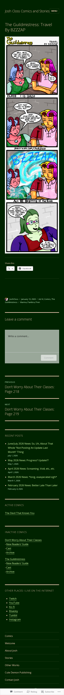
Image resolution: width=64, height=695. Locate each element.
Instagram (15, 619)
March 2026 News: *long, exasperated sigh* (32, 477)
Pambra (31, 302)
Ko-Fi (12, 607)
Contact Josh (12, 679)
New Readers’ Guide (17, 544)
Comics (47, 299)
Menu (54, 11)
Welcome (10, 643)
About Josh (11, 650)
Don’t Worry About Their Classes (23, 540)
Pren (38, 302)
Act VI (41, 299)
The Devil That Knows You (19, 513)
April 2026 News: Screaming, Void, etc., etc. (31, 468)
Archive (10, 552)
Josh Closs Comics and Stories (27, 11)
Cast (8, 548)
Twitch (13, 598)
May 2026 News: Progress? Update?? (28, 460)
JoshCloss (14, 299)
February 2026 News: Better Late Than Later (33, 485)
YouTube (14, 602)
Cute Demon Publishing (18, 672)
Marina (23, 302)
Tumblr (13, 615)
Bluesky (13, 611)
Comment (48, 357)
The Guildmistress (15, 559)
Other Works (12, 665)
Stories (9, 658)
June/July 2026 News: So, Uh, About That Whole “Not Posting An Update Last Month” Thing (30, 448)
